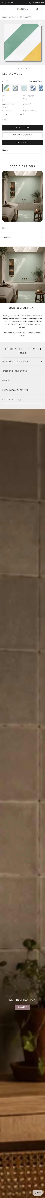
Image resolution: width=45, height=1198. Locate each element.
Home (4, 17)
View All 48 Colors (35, 81)
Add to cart (22, 128)
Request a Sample (22, 135)
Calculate (22, 142)
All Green (12, 17)
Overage (6, 111)
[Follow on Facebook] (2, 3)
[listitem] (6, 88)
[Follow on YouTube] (12, 3)
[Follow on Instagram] (5, 3)
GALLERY (22, 1007)
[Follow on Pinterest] (9, 3)
